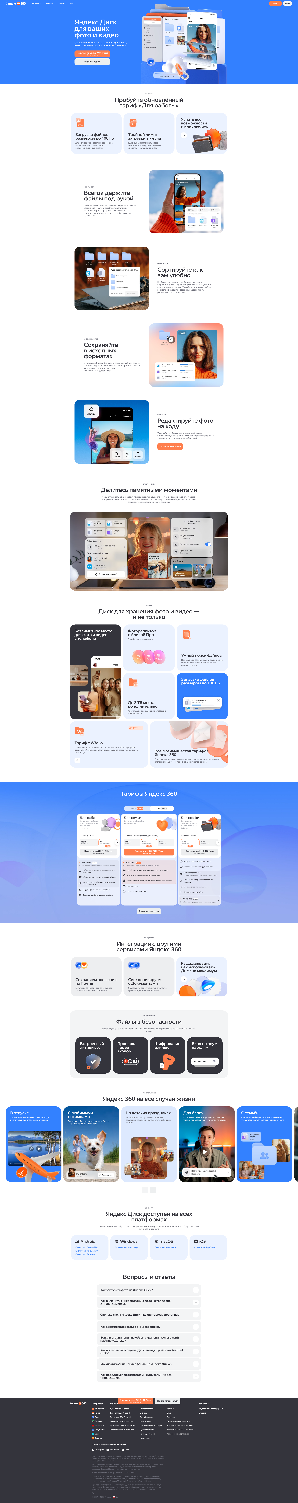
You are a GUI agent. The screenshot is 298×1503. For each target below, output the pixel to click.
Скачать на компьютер (126, 1247)
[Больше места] (117, 843)
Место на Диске (87, 836)
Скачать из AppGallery (86, 1251)
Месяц (137, 808)
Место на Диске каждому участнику (141, 836)
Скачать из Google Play (86, 1247)
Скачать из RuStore (85, 1254)
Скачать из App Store (204, 1247)
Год (162, 808)
